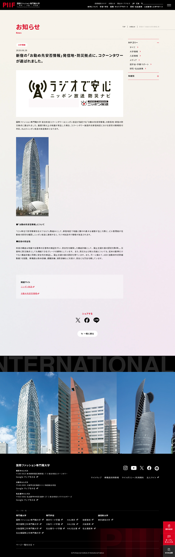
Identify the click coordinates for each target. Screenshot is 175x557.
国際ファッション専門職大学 (28, 519)
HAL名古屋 (72, 528)
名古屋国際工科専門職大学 (28, 532)
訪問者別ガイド (101, 3)
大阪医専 (86, 524)
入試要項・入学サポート (153, 6)
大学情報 (134, 51)
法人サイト (151, 477)
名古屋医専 (87, 528)
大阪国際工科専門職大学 (27, 528)
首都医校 (86, 519)
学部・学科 (104, 6)
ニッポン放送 (26, 286)
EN (137, 3)
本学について (93, 6)
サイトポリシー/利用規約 (133, 477)
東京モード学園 (53, 519)
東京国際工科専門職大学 (27, 524)
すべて (132, 47)
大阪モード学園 (53, 524)
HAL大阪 (71, 524)
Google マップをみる (25, 476)
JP (133, 3)
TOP (124, 27)
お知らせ (112, 3)
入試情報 (134, 56)
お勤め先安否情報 (29, 293)
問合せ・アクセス (123, 3)
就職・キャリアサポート (119, 6)
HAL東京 (71, 519)
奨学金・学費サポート (139, 64)
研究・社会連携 (136, 6)
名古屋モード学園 (54, 528)
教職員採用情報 (112, 477)
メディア (133, 60)
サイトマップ (96, 477)
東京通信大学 (104, 519)
